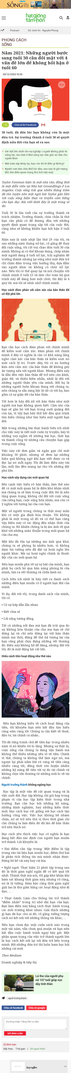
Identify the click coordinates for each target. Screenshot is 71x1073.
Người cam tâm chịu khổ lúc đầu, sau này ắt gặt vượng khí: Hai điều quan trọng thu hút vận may (36, 170)
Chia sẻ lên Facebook (25, 125)
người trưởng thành (17, 998)
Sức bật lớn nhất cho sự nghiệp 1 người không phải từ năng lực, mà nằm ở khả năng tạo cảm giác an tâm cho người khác (36, 155)
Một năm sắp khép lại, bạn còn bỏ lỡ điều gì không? (34, 163)
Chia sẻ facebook (13, 1007)
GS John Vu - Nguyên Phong (43, 30)
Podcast (14, 30)
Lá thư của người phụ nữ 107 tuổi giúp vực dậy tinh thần (49, 980)
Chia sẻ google (36, 1007)
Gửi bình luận (15, 1033)
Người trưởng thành (15, 784)
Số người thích (37, 1048)
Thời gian (20, 1048)
